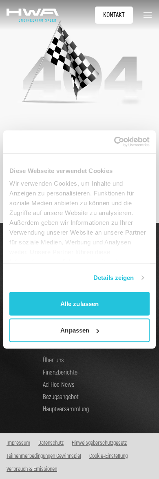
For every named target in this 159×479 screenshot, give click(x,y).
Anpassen (74, 330)
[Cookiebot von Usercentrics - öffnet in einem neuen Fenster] (114, 142)
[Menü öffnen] (145, 15)
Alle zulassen (79, 303)
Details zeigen (113, 277)
